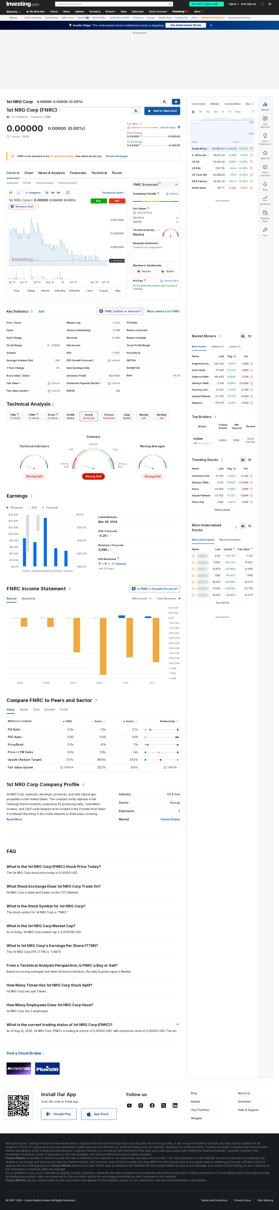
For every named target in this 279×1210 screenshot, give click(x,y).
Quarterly (28, 598)
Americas (138, 17)
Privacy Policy (242, 1200)
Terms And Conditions (214, 1200)
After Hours (68, 17)
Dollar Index (199, 187)
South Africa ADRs (119, 17)
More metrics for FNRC (163, 311)
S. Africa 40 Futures (204, 155)
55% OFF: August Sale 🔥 (206, 4)
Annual (12, 598)
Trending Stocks (205, 460)
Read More (14, 819)
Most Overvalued (229, 539)
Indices (214, 103)
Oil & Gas (173, 794)
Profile (27, 182)
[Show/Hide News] (68, 193)
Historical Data (44, 182)
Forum (117, 173)
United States (170, 819)
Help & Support (248, 1110)
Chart (28, 173)
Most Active (199, 346)
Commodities (232, 103)
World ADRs (99, 17)
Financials (78, 173)
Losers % (235, 346)
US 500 (196, 168)
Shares (13, 17)
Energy (175, 802)
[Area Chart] (18, 193)
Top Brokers (202, 417)
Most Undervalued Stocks (206, 527)
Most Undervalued (203, 539)
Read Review (250, 440)
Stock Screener (158, 11)
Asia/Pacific (181, 17)
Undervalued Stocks (239, 17)
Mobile (195, 1101)
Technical (99, 173)
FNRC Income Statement (36, 589)
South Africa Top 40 (204, 148)
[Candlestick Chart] (10, 193)
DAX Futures (199, 181)
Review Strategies (117, 156)
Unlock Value (168, 127)
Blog (194, 1093)
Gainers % (217, 346)
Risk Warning (265, 1200)
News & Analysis (51, 173)
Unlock (69, 767)
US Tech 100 (199, 174)
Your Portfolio (200, 1110)
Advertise (244, 1101)
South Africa (51, 17)
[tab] (15, 416)
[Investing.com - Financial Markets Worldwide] (23, 4)
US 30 (195, 161)
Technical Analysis (28, 404)
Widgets (196, 1118)
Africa (194, 17)
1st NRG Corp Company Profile (43, 784)
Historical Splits (67, 182)
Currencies (198, 103)
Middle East (165, 17)
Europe (151, 17)
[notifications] (262, 4)
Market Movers (204, 336)
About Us (244, 1093)
